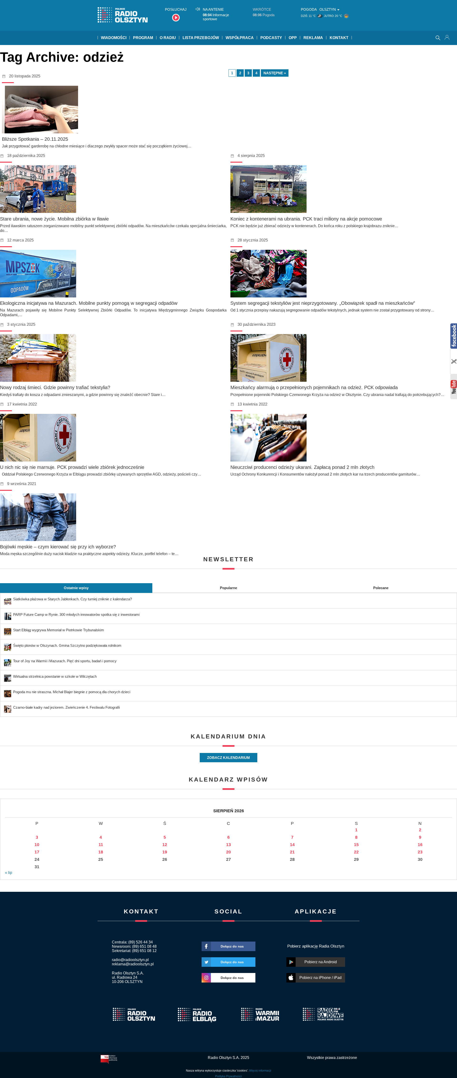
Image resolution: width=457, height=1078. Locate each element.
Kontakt (339, 38)
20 (228, 852)
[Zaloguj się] (447, 38)
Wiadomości (113, 38)
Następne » (274, 73)
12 (164, 844)
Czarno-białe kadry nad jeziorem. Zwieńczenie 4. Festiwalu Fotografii (66, 707)
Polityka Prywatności (228, 1076)
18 (100, 852)
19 (164, 852)
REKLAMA (313, 38)
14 (292, 844)
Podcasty (271, 38)
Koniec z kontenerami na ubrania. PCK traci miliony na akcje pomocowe (306, 218)
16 (420, 844)
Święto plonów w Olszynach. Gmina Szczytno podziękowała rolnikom (67, 645)
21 (292, 852)
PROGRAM (143, 38)
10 (37, 844)
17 (37, 852)
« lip (8, 873)
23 (420, 852)
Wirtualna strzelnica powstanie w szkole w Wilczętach (55, 676)
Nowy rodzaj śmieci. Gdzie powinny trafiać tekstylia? (55, 387)
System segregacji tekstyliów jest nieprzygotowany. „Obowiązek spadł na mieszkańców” (322, 303)
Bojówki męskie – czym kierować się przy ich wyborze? (58, 546)
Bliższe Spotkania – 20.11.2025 (35, 139)
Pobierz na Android (320, 962)
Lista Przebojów (201, 38)
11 (101, 844)
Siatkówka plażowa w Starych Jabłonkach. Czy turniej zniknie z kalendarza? (72, 599)
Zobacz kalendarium (228, 758)
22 (356, 852)
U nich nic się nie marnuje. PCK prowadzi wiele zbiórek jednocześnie (72, 467)
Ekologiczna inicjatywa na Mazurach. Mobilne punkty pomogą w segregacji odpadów (88, 303)
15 (356, 844)
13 (228, 844)
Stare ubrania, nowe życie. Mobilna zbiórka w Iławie (54, 218)
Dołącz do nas (232, 946)
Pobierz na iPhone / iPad (320, 978)
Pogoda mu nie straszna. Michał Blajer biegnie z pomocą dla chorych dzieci (71, 692)
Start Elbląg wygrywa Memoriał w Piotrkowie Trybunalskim (58, 630)
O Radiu (168, 38)
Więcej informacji (260, 1070)
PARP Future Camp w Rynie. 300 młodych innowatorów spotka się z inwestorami (76, 614)
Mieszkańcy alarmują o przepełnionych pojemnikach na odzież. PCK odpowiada (314, 387)
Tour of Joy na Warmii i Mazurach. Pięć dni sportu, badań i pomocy (65, 661)
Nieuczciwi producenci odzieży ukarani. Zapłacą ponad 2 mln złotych (302, 467)
